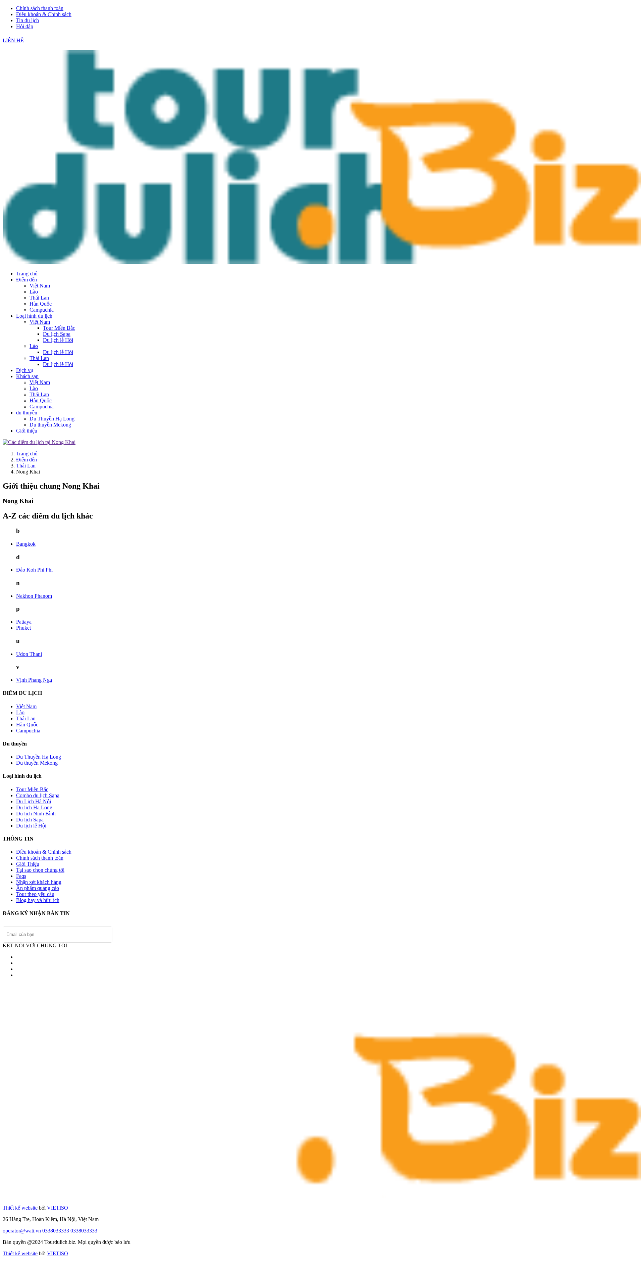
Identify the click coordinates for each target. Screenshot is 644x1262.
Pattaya (24, 622)
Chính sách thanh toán (39, 8)
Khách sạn (27, 376)
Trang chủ (27, 273)
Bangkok (26, 544)
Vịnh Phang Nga (34, 680)
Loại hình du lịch (34, 316)
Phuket (23, 628)
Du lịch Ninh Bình (36, 813)
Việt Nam (40, 285)
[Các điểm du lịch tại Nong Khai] (39, 442)
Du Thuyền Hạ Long (52, 418)
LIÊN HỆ (13, 40)
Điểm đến (26, 279)
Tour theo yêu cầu (35, 894)
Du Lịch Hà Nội (33, 801)
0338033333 (55, 1230)
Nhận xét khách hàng (38, 882)
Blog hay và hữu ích (37, 900)
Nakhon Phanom (34, 596)
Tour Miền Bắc (59, 328)
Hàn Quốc (41, 304)
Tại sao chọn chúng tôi (40, 870)
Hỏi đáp (24, 26)
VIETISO (57, 1208)
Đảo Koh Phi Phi (34, 570)
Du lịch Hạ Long (34, 807)
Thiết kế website (20, 1208)
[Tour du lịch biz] (322, 262)
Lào (34, 292)
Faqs (21, 876)
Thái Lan (39, 298)
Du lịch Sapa (56, 334)
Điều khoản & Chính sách (43, 14)
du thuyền (26, 412)
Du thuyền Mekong (50, 424)
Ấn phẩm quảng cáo (37, 888)
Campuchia (42, 310)
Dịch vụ (24, 370)
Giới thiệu (26, 431)
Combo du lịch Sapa (37, 795)
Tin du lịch (27, 20)
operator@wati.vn (22, 1230)
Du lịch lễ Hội (58, 340)
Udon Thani (29, 654)
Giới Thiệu (27, 864)
